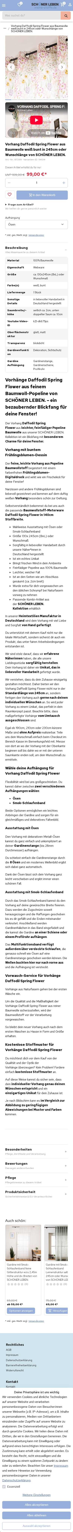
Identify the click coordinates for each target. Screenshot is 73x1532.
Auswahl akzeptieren (36, 1526)
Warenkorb (64, 3)
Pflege (23, 1180)
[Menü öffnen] (3, 5)
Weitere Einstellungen (36, 1495)
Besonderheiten (25, 1151)
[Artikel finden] (66, 15)
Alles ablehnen (36, 1515)
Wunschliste (21, 3)
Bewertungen (19, 1166)
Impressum (61, 1466)
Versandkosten (36, 235)
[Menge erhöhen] (64, 182)
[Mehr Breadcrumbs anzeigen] (5, 28)
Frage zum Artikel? (26, 206)
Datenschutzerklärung (16, 1480)
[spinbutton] (36, 182)
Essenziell (13, 1487)
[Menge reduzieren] (9, 182)
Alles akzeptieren (36, 1505)
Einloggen (70, 5)
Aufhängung (12, 217)
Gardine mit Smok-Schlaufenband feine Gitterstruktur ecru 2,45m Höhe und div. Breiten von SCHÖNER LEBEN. (22, 1272)
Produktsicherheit (28, 1194)
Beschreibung (25, 250)
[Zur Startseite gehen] (45, 5)
